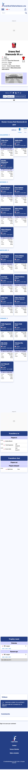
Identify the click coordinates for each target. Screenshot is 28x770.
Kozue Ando (18, 324)
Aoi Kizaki (4, 277)
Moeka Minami (5, 187)
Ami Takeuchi (5, 364)
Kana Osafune (19, 187)
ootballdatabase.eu (15, 6)
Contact (14, 745)
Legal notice (14, 741)
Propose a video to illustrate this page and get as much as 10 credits (13, 704)
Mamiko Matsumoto (4, 161)
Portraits (20, 132)
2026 (3, 657)
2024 (3, 648)
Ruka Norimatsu (6, 208)
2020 (9, 648)
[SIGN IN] (25, 9)
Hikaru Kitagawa (6, 229)
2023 (6, 648)
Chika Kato (4, 298)
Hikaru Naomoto (20, 298)
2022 (6, 657)
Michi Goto (10, 469)
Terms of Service (14, 749)
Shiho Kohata (19, 208)
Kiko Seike (4, 343)
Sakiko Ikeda (18, 140)
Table (25, 132)
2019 (9, 657)
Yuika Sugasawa (6, 324)
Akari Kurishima (19, 277)
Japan (4, 144)
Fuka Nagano (5, 256)
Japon (5, 57)
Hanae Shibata (19, 256)
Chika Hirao (4, 140)
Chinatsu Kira (19, 343)
